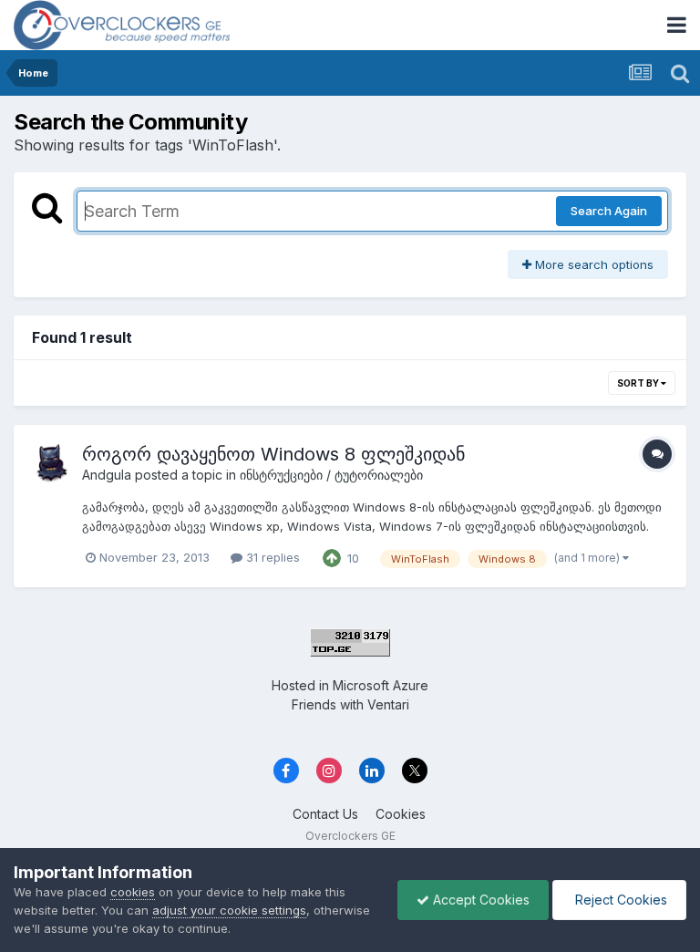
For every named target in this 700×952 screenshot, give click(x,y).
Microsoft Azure (380, 685)
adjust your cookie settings (229, 910)
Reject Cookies (619, 899)
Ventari (388, 704)
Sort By (639, 383)
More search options (592, 264)
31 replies (271, 557)
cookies (132, 892)
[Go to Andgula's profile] (52, 463)
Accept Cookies (479, 899)
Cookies (401, 814)
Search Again (609, 210)
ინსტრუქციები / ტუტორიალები (331, 474)
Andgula (106, 474)
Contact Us (325, 814)
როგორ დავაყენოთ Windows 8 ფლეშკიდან (273, 454)
